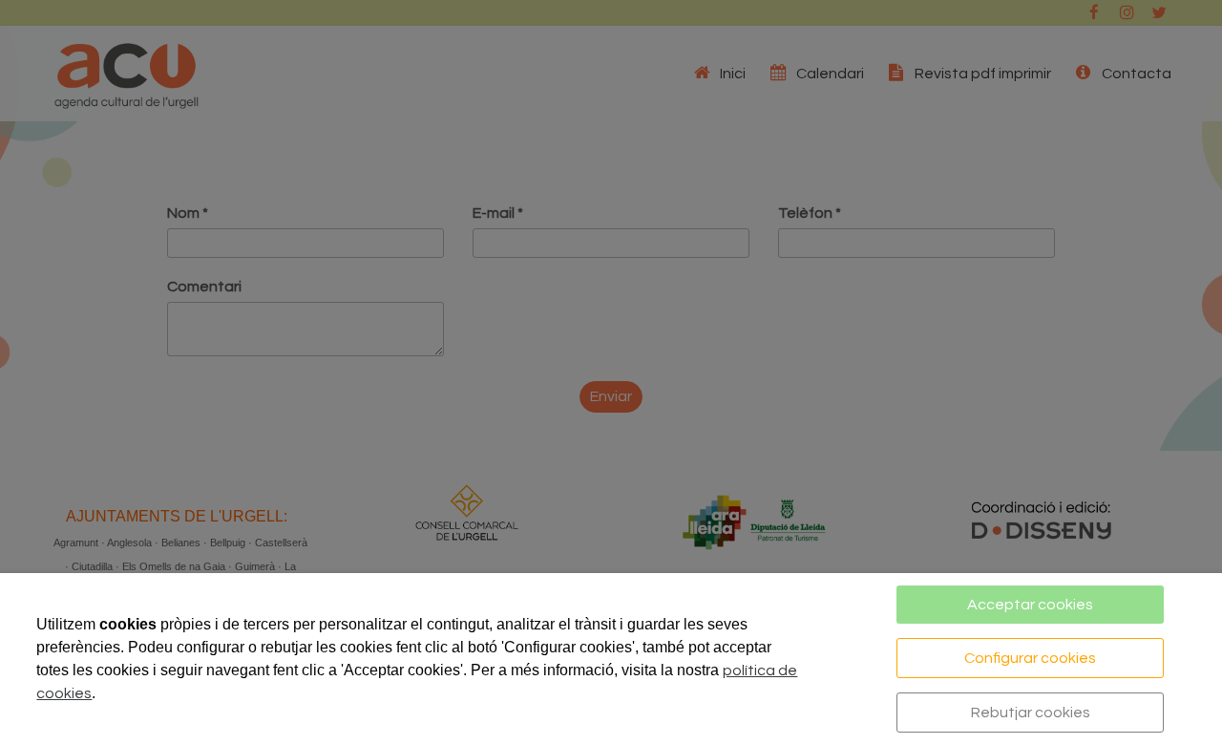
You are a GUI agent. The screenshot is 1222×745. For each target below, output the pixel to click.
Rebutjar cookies (1030, 712)
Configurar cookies (1030, 658)
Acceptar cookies (1030, 604)
